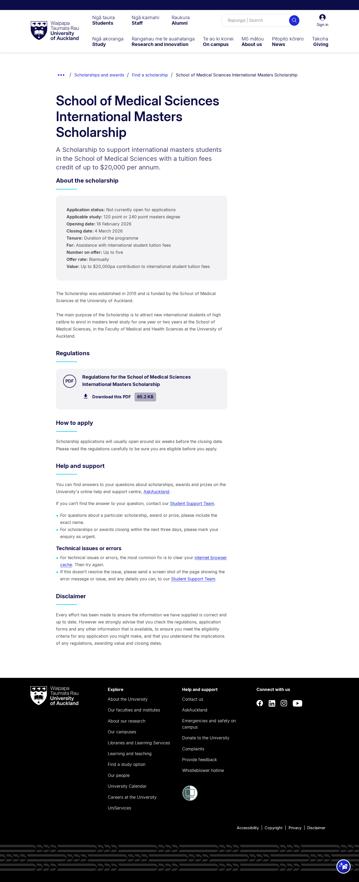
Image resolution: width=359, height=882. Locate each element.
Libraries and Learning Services (139, 742)
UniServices (119, 808)
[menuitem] (103, 20)
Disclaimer (316, 828)
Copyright (274, 828)
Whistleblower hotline (203, 770)
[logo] (55, 31)
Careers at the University (132, 797)
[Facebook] (260, 703)
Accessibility (248, 828)
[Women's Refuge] (190, 799)
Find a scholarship (150, 75)
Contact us (192, 699)
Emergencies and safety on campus (209, 724)
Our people (119, 775)
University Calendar (127, 786)
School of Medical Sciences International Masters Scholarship (237, 75)
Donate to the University (205, 737)
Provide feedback (199, 759)
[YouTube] (297, 703)
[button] (322, 20)
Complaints (193, 748)
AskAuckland (156, 491)
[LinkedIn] (272, 703)
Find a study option (126, 764)
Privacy (295, 828)
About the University (128, 699)
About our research (126, 721)
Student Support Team (192, 503)
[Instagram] (284, 703)
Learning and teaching (130, 753)
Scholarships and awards (99, 75)
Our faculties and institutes (134, 710)
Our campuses (122, 731)
